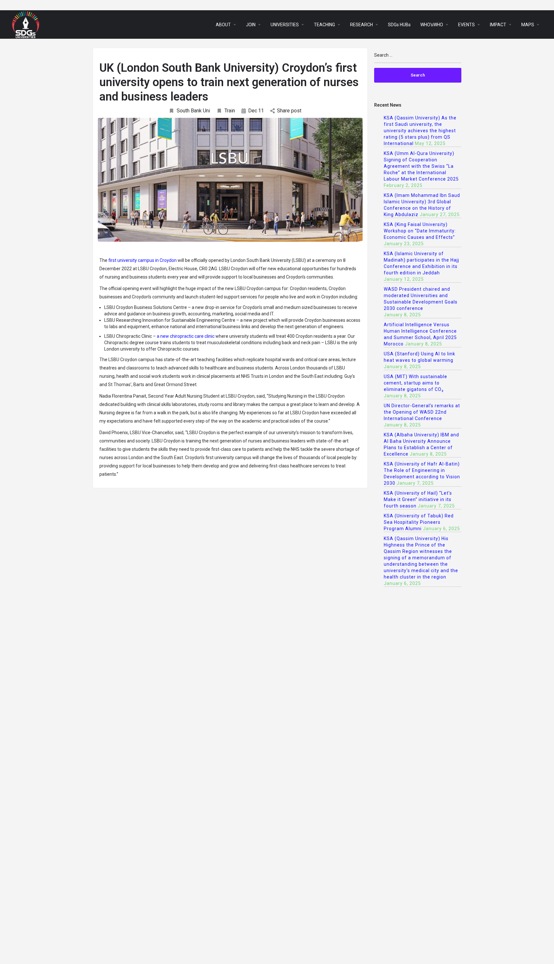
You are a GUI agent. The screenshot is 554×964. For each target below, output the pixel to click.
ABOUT (223, 24)
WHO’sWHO (431, 24)
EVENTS (466, 24)
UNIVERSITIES (285, 24)
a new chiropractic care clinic (185, 336)
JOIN (251, 24)
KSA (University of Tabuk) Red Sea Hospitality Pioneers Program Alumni (419, 522)
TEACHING (324, 24)
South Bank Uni (193, 111)
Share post (289, 111)
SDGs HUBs (399, 24)
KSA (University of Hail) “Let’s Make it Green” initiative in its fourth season (418, 499)
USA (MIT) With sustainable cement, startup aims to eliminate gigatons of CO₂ (415, 383)
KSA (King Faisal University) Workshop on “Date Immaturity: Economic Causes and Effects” (420, 231)
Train (229, 111)
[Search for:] (418, 58)
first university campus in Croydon (142, 260)
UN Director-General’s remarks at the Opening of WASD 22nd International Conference (422, 412)
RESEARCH (361, 24)
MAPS (527, 24)
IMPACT (498, 24)
